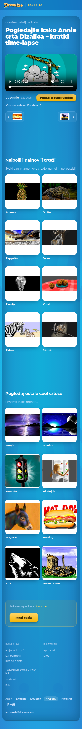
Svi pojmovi (13, 655)
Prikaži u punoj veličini (56, 97)
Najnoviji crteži (15, 650)
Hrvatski (51, 698)
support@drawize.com (20, 712)
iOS (7, 684)
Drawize (10, 22)
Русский (66, 698)
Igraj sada (24, 617)
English (21, 698)
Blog (46, 655)
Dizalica (34, 22)
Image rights (13, 660)
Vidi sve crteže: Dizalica (22, 105)
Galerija (22, 22)
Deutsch (35, 698)
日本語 (11, 704)
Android (10, 679)
